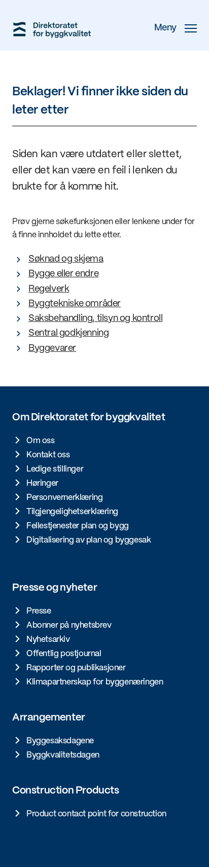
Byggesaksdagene (60, 741)
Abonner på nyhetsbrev (69, 625)
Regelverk (48, 289)
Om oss (40, 441)
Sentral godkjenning (68, 333)
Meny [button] (165, 28)
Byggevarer (52, 348)
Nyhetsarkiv (48, 639)
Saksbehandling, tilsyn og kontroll (95, 318)
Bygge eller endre (63, 274)
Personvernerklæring (64, 497)
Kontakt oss (48, 455)
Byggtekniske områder (74, 304)
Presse (38, 611)
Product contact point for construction (96, 814)
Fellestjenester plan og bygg (77, 526)
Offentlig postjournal (63, 654)
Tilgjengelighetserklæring (72, 512)
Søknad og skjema (65, 259)
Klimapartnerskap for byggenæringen (94, 682)
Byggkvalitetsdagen (62, 755)
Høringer (42, 483)
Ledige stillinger (54, 469)
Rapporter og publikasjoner (76, 668)
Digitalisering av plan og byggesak (88, 540)
